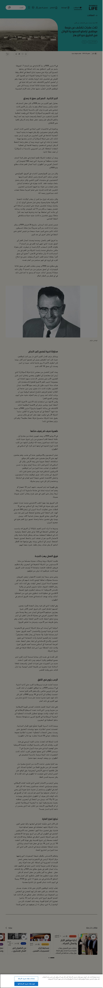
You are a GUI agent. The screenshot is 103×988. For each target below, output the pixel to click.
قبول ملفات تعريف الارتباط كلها (26, 984)
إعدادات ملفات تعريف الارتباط (26, 979)
